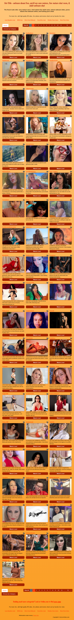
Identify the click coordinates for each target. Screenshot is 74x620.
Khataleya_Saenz (54, 366)
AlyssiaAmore (30, 144)
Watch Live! (13, 57)
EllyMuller (5, 366)
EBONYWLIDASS (54, 477)
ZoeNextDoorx (30, 477)
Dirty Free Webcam (30, 20)
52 (67, 25)
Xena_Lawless (54, 171)
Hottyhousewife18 (7, 33)
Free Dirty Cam (41, 20)
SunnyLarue (5, 60)
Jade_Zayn (53, 505)
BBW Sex (20, 20)
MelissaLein (5, 311)
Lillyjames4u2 (30, 88)
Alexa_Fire (53, 449)
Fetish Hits (36, 615)
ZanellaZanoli (29, 422)
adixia (51, 282)
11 (61, 25)
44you (27, 200)
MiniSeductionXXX (55, 200)
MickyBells (5, 255)
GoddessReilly (54, 116)
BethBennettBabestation (9, 227)
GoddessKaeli (30, 255)
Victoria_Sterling (6, 116)
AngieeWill (5, 394)
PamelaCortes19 (7, 533)
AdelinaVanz (29, 505)
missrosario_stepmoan (8, 449)
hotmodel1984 (53, 533)
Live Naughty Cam (10, 20)
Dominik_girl (5, 560)
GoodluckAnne (54, 60)
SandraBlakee (6, 144)
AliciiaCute (29, 449)
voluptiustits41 (30, 311)
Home (5, 25)
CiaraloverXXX (30, 282)
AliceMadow (29, 338)
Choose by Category (10, 29)
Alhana (4, 88)
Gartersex (52, 88)
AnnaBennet (29, 366)
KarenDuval (5, 338)
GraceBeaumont (30, 116)
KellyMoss (52, 338)
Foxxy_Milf (5, 422)
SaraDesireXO (30, 394)
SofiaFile (52, 422)
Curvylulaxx (5, 200)
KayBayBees (29, 33)
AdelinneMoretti (30, 533)
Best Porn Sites (64, 20)
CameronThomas (54, 394)
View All (26, 25)
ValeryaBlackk (54, 227)
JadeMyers (5, 282)
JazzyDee (5, 477)
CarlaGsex (52, 255)
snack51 (52, 144)
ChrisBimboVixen (31, 171)
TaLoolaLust (29, 60)
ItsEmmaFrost (6, 171)
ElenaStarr (52, 33)
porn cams (57, 602)
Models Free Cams (53, 20)
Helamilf (52, 311)
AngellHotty (5, 505)
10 (57, 25)
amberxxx (29, 227)
